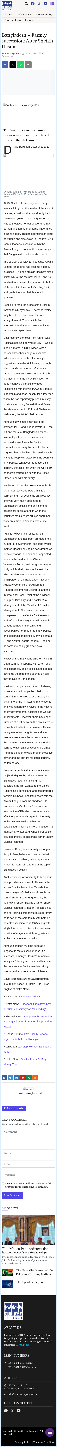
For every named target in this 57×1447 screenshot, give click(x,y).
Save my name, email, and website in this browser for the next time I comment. (28, 1185)
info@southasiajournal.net (23, 1394)
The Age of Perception (30, 1282)
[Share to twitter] (10, 1077)
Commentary (44, 14)
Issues (29, 20)
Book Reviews (24, 14)
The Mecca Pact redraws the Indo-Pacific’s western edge (25, 1250)
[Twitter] (39, 3)
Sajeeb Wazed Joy (29, 996)
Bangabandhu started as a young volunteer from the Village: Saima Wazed (28, 1021)
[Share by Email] (35, 1077)
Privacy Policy (23, 1442)
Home (8, 14)
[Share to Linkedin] (17, 1077)
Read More (23, 1344)
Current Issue (13, 20)
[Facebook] (33, 3)
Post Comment (12, 1195)
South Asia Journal (12, 53)
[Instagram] (52, 3)
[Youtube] (46, 3)
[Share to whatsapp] (29, 1077)
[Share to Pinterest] (23, 1077)
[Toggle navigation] (26, 3)
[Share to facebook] (4, 1077)
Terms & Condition (44, 1442)
